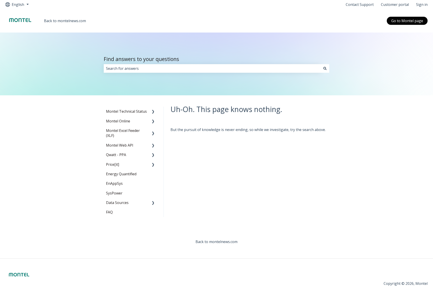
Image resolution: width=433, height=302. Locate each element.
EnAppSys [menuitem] (114, 183)
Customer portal (395, 4)
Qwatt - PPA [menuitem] (116, 154)
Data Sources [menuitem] (117, 202)
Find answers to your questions (141, 59)
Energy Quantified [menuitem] (121, 173)
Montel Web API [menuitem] (119, 145)
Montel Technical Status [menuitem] (126, 111)
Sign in (422, 4)
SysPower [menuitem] (114, 193)
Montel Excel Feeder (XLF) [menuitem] (123, 133)
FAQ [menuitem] (109, 212)
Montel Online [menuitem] (118, 121)
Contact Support (360, 4)
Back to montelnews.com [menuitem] (216, 241)
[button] (153, 111)
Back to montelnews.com (65, 20)
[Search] (325, 68)
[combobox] (212, 68)
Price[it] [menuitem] (112, 164)
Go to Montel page (407, 20)
